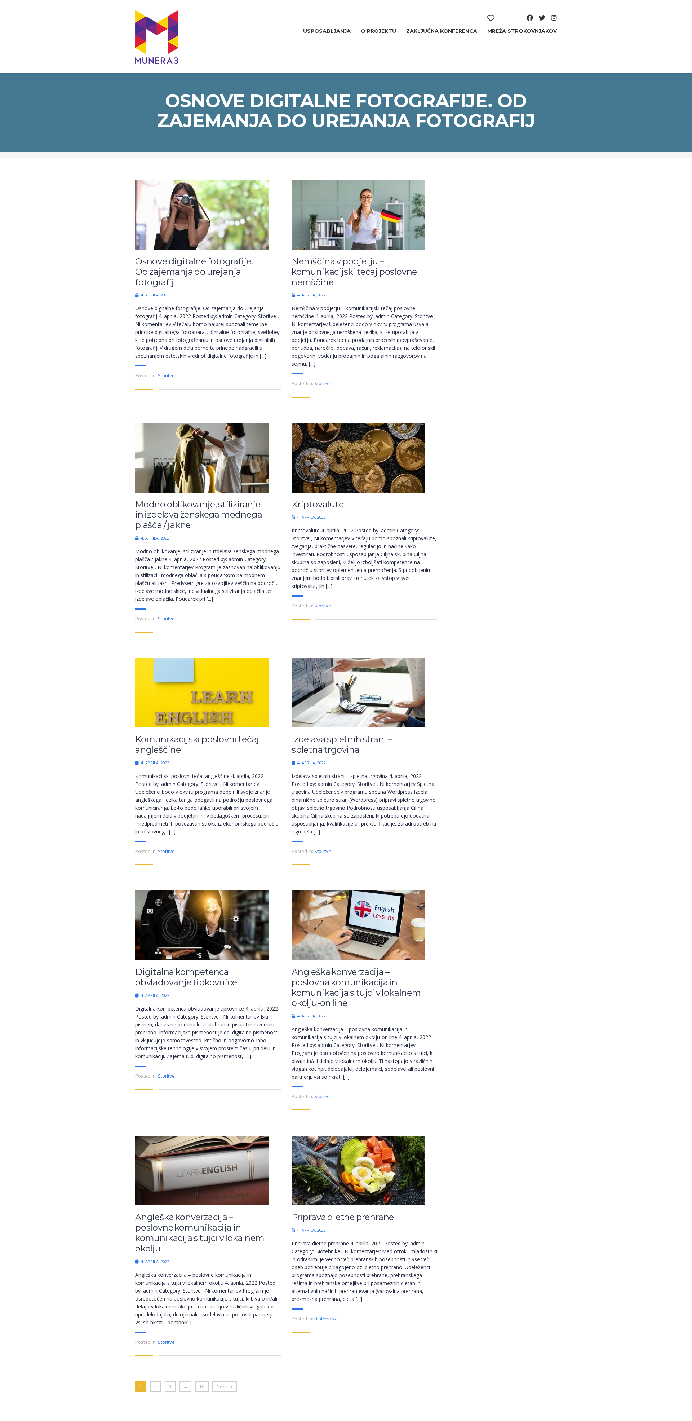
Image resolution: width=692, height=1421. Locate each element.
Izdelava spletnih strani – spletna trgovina (342, 744)
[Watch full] (202, 215)
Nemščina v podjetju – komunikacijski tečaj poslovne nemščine (354, 271)
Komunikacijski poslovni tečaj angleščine (197, 744)
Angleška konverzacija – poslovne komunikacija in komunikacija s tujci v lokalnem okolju (200, 1232)
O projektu (378, 31)
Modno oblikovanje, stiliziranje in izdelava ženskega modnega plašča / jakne (198, 515)
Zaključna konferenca (441, 31)
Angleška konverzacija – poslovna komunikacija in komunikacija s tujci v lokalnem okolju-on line (356, 987)
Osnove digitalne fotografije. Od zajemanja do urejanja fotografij (194, 271)
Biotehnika (326, 1318)
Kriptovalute (318, 505)
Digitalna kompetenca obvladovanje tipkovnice (186, 977)
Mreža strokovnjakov (522, 31)
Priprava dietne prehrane (343, 1217)
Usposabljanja (327, 31)
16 (201, 1386)
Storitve (166, 375)
